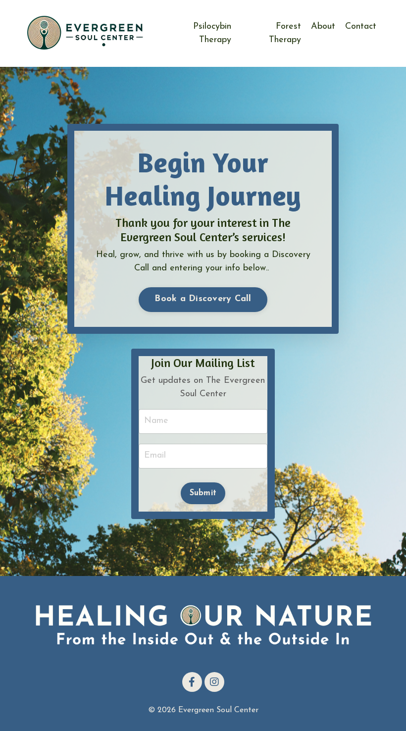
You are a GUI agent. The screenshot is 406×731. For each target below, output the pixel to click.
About (323, 26)
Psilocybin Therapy (212, 33)
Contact (360, 26)
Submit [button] (203, 493)
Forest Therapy (285, 33)
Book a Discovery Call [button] (202, 299)
